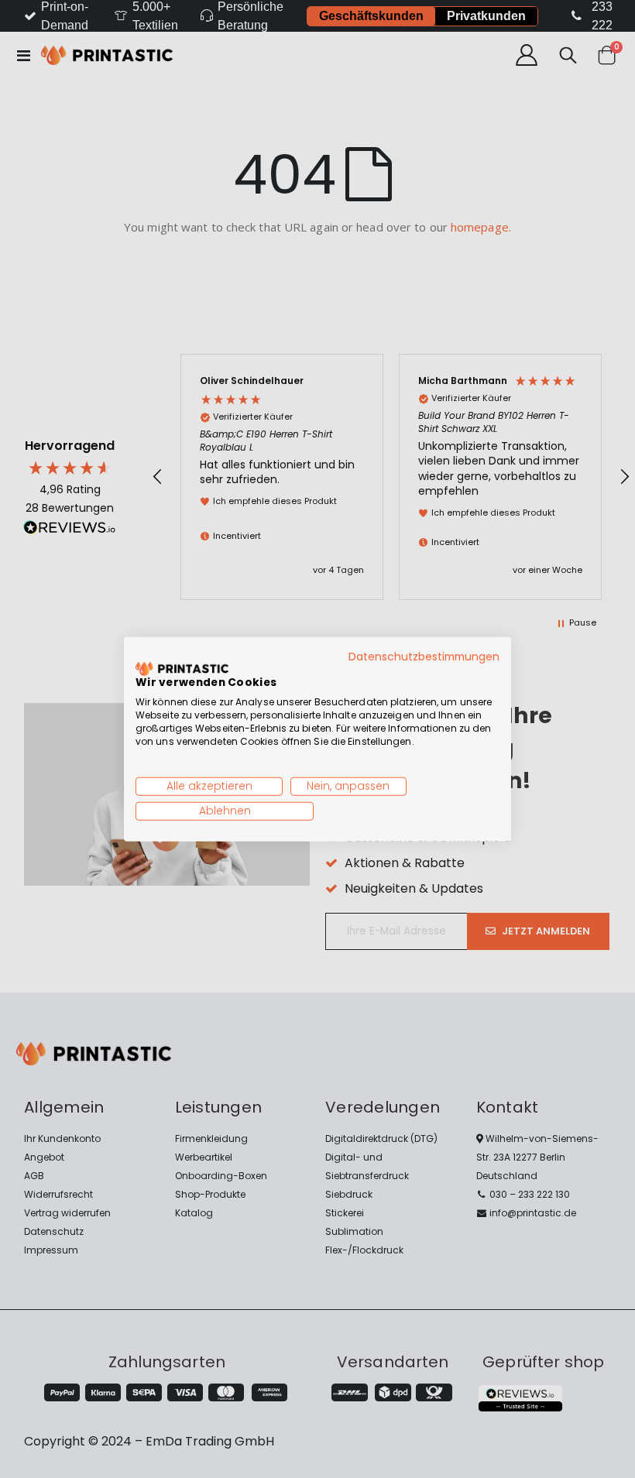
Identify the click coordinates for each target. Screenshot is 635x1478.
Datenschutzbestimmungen (423, 656)
